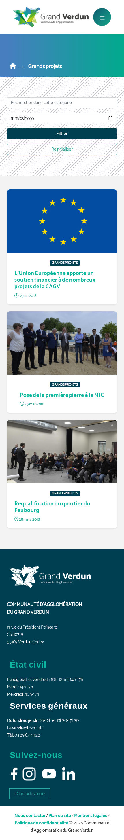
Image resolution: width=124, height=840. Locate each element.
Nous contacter (29, 816)
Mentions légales (90, 816)
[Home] (13, 66)
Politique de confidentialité (41, 823)
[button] (29, 794)
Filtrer (62, 134)
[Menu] (102, 17)
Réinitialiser (62, 149)
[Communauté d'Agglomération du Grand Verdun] (51, 17)
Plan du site (59, 816)
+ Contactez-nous (29, 794)
